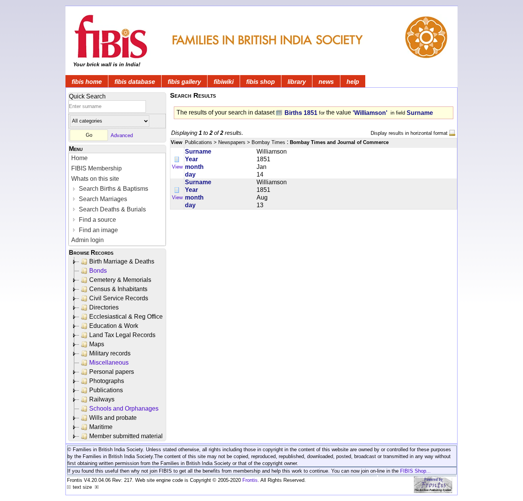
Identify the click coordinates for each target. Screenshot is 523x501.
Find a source (96, 219)
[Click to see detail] (177, 159)
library (297, 82)
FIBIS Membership (96, 168)
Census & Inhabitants (118, 289)
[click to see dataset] (279, 112)
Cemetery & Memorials (120, 280)
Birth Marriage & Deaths (121, 261)
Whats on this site (95, 178)
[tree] (118, 349)
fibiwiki (224, 82)
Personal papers (111, 371)
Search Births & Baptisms (112, 188)
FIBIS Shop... (415, 471)
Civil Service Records (118, 298)
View (177, 167)
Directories (104, 307)
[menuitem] (117, 158)
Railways (101, 399)
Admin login (87, 240)
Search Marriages (102, 199)
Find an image (97, 230)
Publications (106, 390)
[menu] (117, 199)
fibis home (87, 82)
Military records (110, 353)
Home (79, 158)
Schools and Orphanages (124, 408)
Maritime (101, 427)
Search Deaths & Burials (111, 209)
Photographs (106, 381)
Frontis (250, 480)
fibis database (134, 82)
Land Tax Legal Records (122, 335)
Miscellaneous (109, 362)
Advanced (122, 135)
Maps (96, 344)
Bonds (98, 270)
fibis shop (260, 82)
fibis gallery (184, 82)
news (326, 82)
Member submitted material (126, 436)
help (352, 82)
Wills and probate (113, 417)
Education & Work (113, 326)
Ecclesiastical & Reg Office (126, 316)
